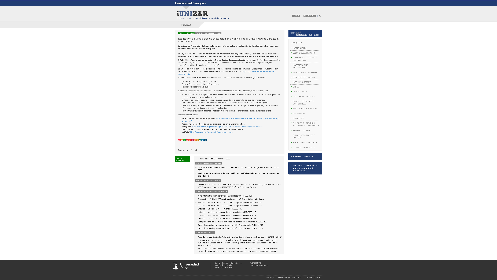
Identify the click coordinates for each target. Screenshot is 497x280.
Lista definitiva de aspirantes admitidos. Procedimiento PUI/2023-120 (227, 218)
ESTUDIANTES (309, 16)
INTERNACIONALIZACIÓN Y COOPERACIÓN (305, 58)
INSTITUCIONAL (300, 48)
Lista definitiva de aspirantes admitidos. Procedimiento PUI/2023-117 (227, 212)
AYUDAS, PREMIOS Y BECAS (305, 108)
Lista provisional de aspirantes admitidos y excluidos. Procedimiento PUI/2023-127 (232, 221)
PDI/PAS (296, 16)
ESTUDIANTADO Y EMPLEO (305, 72)
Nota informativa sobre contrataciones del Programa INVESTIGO (225, 196)
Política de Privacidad (312, 277)
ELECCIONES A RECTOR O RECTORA (304, 136)
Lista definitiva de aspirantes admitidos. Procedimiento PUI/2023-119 (227, 215)
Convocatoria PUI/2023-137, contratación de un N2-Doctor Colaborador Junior (231, 199)
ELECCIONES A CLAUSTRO (304, 53)
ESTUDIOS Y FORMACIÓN (304, 77)
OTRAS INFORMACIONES (304, 147)
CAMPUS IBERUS (300, 91)
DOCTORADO (299, 113)
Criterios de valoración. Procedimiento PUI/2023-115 (220, 209)
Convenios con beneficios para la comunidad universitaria (306, 168)
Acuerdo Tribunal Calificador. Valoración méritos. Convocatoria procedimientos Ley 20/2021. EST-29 (240, 237)
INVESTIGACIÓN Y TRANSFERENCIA (300, 66)
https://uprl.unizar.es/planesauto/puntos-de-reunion (211, 132)
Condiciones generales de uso (289, 277)
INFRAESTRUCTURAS (302, 82)
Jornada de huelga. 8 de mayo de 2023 (214, 159)
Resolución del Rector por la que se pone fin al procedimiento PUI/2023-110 (230, 205)
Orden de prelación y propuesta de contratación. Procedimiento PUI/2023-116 (230, 228)
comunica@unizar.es (259, 265)
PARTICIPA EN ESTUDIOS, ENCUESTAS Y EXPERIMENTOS (306, 124)
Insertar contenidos (303, 156)
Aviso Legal (270, 277)
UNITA (296, 87)
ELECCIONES (298, 118)
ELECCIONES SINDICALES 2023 (306, 142)
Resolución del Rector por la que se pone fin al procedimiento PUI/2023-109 (230, 202)
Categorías (296, 42)
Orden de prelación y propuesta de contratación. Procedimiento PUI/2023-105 (230, 225)
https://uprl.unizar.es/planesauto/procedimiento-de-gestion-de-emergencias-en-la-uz (227, 126)
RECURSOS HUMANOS (302, 130)
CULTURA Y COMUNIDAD (304, 96)
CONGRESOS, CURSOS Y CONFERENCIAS (303, 102)
